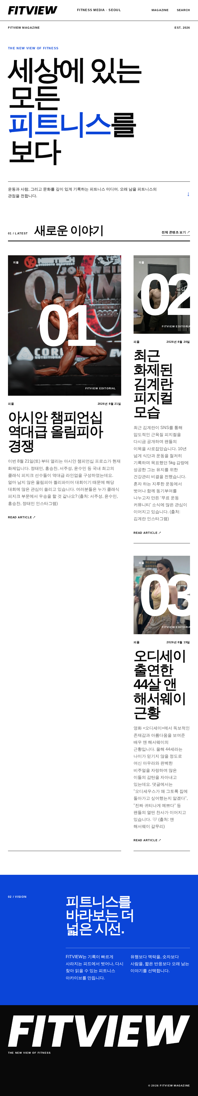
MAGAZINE (160, 10)
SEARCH (183, 10)
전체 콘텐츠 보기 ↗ (176, 232)
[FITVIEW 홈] (32, 10)
